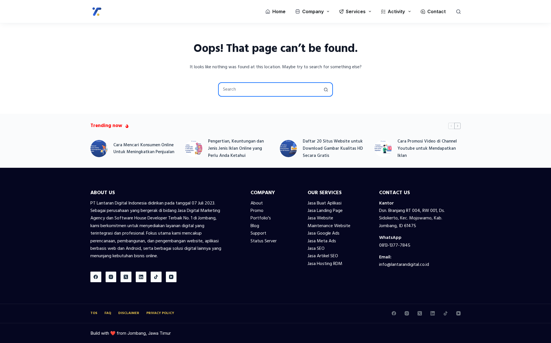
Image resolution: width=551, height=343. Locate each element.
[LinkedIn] (141, 277)
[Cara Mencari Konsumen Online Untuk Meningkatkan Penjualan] (99, 148)
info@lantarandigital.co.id (404, 264)
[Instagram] (111, 277)
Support (258, 233)
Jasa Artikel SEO (323, 256)
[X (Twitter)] (126, 277)
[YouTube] (171, 277)
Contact (436, 11)
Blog (255, 226)
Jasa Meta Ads (322, 241)
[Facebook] (95, 277)
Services (356, 11)
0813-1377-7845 (394, 245)
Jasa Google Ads (323, 233)
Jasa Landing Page (325, 211)
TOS (93, 313)
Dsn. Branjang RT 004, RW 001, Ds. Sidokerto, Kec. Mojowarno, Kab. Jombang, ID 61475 (412, 218)
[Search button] (325, 89)
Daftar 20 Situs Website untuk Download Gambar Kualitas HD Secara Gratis (333, 148)
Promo (257, 211)
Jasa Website (320, 218)
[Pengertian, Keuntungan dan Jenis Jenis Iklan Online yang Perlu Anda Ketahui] (193, 148)
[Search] (458, 11)
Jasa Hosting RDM (325, 264)
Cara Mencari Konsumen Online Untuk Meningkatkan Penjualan (143, 149)
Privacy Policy (160, 313)
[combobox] (269, 89)
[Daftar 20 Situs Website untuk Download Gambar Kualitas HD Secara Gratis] (288, 148)
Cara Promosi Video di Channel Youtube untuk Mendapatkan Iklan (427, 148)
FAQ (107, 313)
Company (313, 11)
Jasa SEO (316, 248)
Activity (396, 11)
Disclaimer (128, 313)
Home (279, 11)
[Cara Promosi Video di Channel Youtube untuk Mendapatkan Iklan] (383, 148)
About (257, 203)
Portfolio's (261, 218)
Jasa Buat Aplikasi (325, 203)
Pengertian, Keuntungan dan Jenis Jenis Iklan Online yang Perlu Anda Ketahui (236, 148)
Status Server (264, 241)
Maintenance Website (329, 226)
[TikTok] (156, 277)
